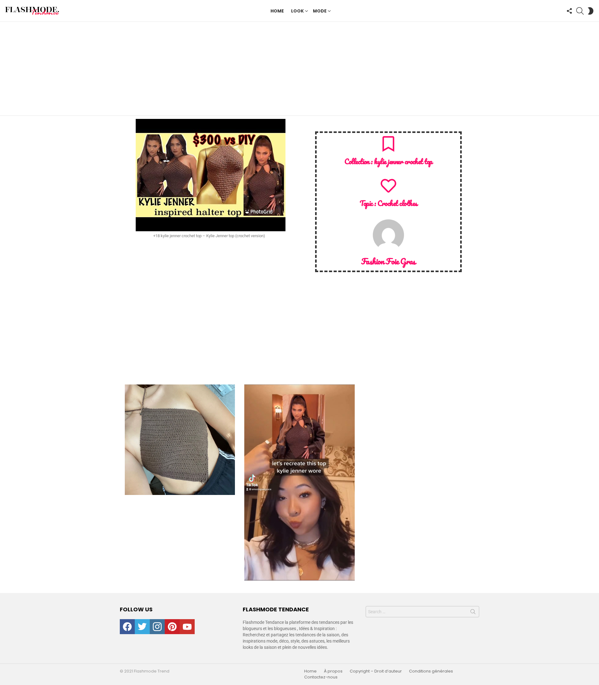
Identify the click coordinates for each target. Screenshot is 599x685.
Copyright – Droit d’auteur (376, 671)
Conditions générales (431, 671)
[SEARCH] (580, 11)
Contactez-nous (321, 677)
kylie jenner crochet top (403, 161)
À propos (333, 671)
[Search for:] (422, 611)
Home (277, 11)
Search (473, 613)
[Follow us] (569, 11)
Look (297, 11)
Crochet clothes (397, 203)
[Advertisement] (299, 68)
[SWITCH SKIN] (590, 11)
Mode (320, 11)
